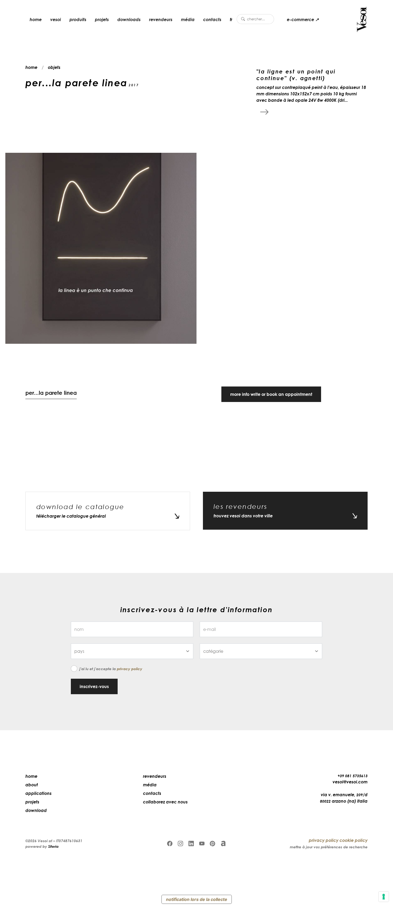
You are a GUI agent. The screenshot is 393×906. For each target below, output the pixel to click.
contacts (212, 19)
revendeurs (160, 19)
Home (31, 776)
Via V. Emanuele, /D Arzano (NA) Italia (344, 798)
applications (38, 793)
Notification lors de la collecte (196, 899)
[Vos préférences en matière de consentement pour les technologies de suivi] (384, 897)
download (36, 810)
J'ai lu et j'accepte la (110, 668)
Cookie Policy (354, 840)
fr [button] (231, 19)
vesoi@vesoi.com (350, 781)
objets (54, 67)
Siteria (53, 846)
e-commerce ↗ (303, 19)
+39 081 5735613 (353, 776)
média (188, 19)
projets (102, 19)
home (36, 19)
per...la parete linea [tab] (51, 392)
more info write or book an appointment (271, 394)
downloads (129, 19)
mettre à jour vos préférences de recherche (329, 847)
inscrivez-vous (94, 686)
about (31, 784)
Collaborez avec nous (165, 802)
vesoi (55, 19)
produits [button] (78, 19)
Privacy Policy (129, 668)
